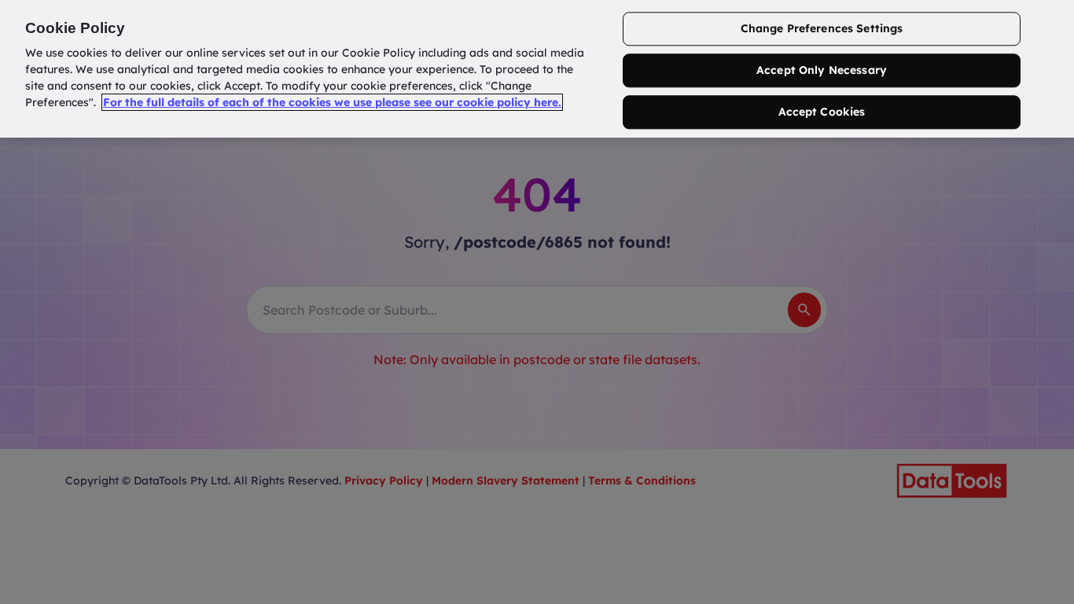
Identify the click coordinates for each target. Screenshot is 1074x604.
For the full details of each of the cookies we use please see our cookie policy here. (332, 102)
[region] (537, 69)
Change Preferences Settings (822, 29)
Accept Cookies (822, 112)
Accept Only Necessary (821, 71)
